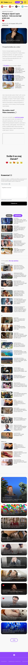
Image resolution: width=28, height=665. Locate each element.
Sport (19, 6)
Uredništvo (4, 661)
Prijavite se (14, 203)
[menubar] (25, 2)
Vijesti (13, 6)
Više (14, 640)
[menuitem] (25, 2)
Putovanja (26, 6)
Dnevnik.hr (5, 6)
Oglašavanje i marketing (14, 661)
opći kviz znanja (19, 117)
